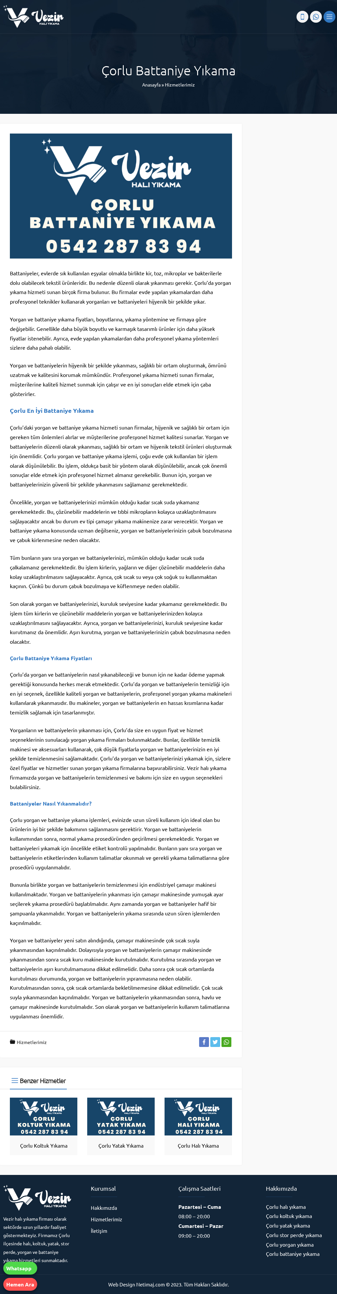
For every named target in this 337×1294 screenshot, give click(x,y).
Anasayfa (151, 84)
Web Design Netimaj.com (136, 1284)
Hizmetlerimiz (180, 84)
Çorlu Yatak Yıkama (120, 1145)
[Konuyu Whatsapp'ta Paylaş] (226, 1042)
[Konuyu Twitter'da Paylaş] (215, 1042)
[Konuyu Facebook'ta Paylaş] (204, 1042)
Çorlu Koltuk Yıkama (43, 1145)
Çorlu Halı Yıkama (198, 1145)
